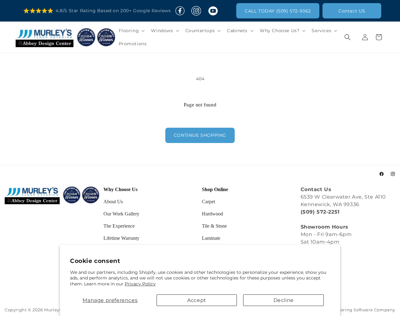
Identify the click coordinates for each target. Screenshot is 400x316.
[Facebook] (180, 10)
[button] (131, 30)
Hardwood (212, 213)
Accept (196, 300)
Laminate (211, 238)
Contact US (351, 11)
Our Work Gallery (121, 213)
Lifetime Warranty (121, 238)
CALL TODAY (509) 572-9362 (278, 11)
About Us (113, 201)
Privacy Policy (140, 284)
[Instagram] (196, 10)
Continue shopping (200, 135)
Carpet (208, 201)
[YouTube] (213, 10)
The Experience (119, 226)
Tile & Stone (214, 226)
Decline (283, 300)
